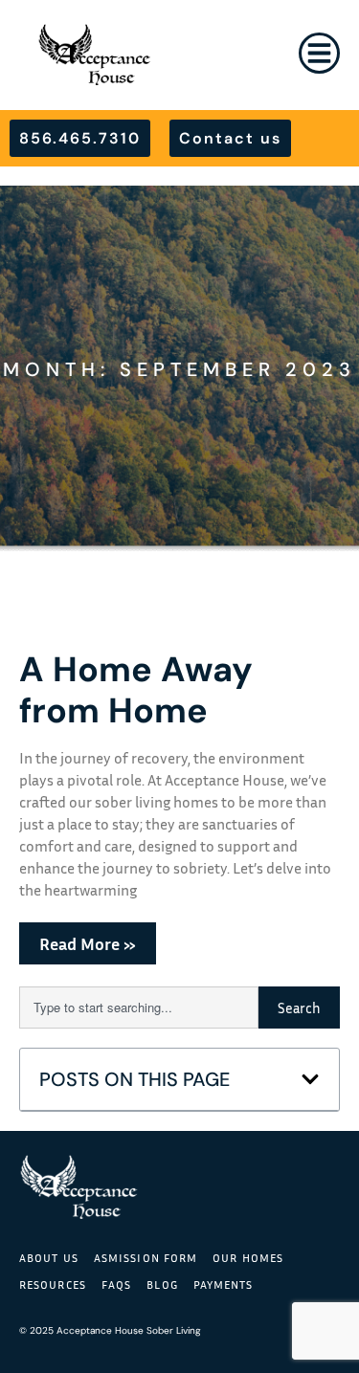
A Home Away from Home (136, 690)
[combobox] (138, 1007)
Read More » (87, 943)
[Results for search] (138, 1039)
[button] (310, 1079)
